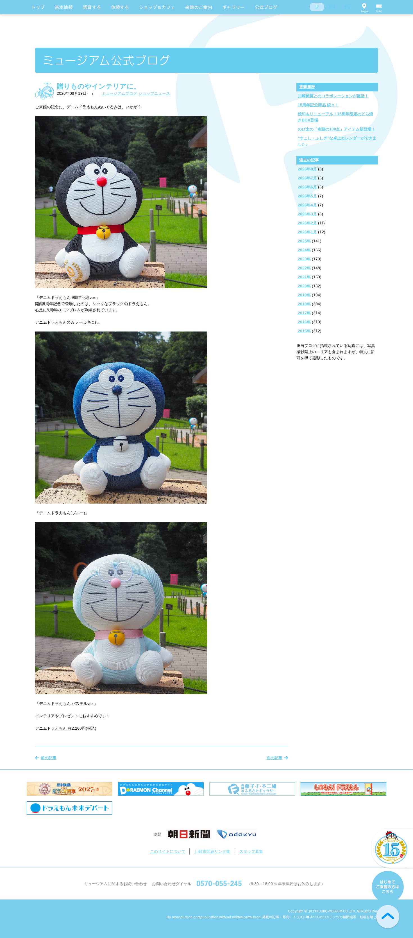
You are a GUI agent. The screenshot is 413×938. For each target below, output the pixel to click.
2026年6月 (307, 187)
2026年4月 (307, 205)
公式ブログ (266, 7)
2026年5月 (307, 196)
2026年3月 (307, 214)
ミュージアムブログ (119, 93)
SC (347, 7)
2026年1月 (307, 232)
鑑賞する (92, 7)
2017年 (304, 313)
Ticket (379, 7)
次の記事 (274, 758)
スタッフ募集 (251, 851)
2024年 (304, 250)
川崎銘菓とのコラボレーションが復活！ (333, 96)
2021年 (304, 277)
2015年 (304, 331)
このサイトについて (167, 851)
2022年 (304, 268)
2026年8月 (307, 169)
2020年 (304, 286)
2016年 (304, 322)
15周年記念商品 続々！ (318, 105)
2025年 (304, 241)
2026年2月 (307, 223)
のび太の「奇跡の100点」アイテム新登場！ (336, 129)
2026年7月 (307, 178)
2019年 (304, 295)
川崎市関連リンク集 (212, 851)
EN (332, 7)
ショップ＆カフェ (157, 7)
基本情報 (64, 7)
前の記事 (48, 758)
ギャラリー (233, 7)
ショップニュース (154, 93)
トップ (38, 7)
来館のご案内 (198, 7)
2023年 (304, 259)
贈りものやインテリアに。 (98, 86)
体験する (120, 7)
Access (364, 7)
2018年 (304, 304)
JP (317, 7)
